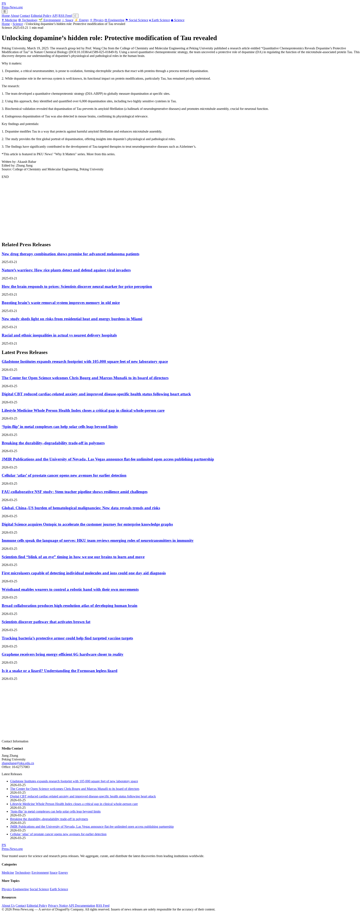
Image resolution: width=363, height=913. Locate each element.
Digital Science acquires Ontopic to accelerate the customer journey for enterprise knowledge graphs (87, 524)
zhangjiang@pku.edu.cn (18, 763)
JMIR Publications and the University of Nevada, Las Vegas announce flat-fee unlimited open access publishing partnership (108, 459)
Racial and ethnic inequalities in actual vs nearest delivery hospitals (59, 335)
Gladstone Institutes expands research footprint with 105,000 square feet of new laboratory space (85, 361)
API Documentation (81, 905)
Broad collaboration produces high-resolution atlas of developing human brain (69, 605)
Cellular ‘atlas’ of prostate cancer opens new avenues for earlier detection (64, 475)
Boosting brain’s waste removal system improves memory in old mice (61, 302)
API (55, 15)
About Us (8, 905)
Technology (28, 20)
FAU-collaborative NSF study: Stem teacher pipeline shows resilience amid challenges (74, 491)
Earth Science (159, 20)
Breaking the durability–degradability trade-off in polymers (53, 443)
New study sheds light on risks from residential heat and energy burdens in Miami (72, 319)
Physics (97, 20)
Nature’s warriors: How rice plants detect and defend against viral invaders (66, 270)
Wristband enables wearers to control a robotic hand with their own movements (70, 589)
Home (6, 15)
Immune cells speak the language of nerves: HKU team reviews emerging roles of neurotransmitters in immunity (98, 540)
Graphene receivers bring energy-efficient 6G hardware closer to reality (63, 654)
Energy (81, 20)
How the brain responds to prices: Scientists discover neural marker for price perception (77, 286)
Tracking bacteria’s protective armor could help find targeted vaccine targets (67, 638)
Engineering (114, 20)
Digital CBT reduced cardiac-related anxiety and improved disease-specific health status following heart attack (96, 394)
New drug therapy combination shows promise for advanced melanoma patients (70, 254)
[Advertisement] (128, 208)
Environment (49, 20)
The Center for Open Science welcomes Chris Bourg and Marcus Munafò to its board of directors (85, 378)
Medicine (9, 20)
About (15, 15)
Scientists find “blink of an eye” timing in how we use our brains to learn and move (73, 557)
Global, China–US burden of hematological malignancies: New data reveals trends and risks (81, 508)
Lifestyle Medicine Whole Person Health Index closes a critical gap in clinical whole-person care (83, 410)
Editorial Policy (41, 15)
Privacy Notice (58, 905)
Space (67, 20)
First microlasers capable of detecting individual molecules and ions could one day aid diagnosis (84, 573)
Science (177, 20)
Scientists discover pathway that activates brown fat (46, 622)
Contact (25, 15)
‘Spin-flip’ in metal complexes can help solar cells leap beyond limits (60, 426)
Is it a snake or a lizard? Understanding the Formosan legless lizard (59, 670)
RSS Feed (65, 15)
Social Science (136, 20)
